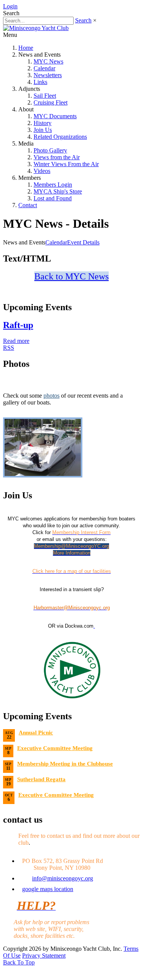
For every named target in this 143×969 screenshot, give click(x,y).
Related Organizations (60, 136)
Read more (16, 341)
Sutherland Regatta (41, 779)
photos (51, 395)
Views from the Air (57, 157)
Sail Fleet (45, 95)
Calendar (44, 68)
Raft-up (18, 325)
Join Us (43, 130)
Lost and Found (53, 198)
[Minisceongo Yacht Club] (36, 28)
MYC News (48, 61)
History (42, 123)
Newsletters (48, 75)
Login (10, 6)
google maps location (47, 889)
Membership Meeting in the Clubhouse (65, 764)
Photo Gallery (50, 150)
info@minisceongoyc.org (62, 878)
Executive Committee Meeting (55, 748)
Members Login (53, 184)
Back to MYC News (71, 276)
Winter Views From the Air (66, 164)
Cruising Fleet (50, 102)
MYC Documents (55, 116)
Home (25, 47)
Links (40, 82)
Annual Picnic (36, 733)
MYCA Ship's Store (58, 191)
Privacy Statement (44, 955)
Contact (27, 205)
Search (83, 20)
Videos (42, 171)
